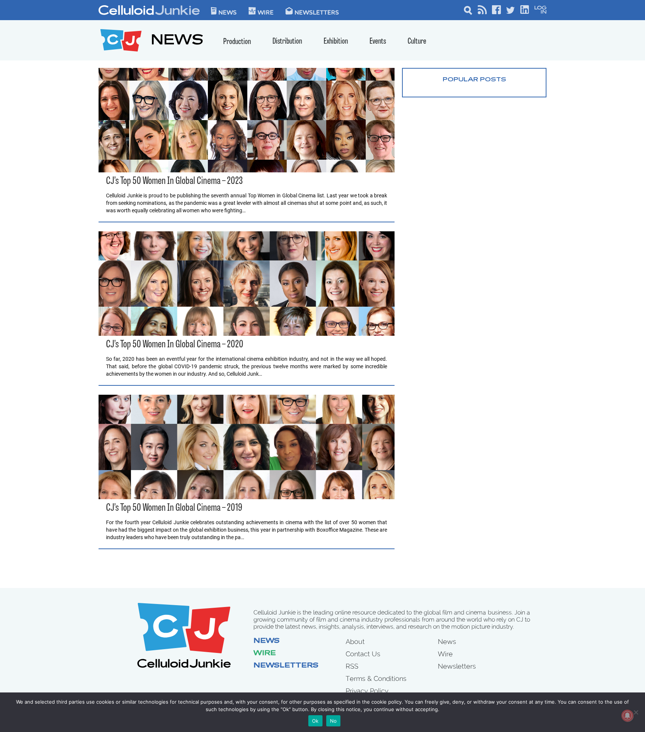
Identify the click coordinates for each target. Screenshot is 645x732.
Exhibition (336, 41)
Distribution (287, 41)
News (227, 12)
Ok (315, 721)
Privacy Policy (367, 691)
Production (237, 42)
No (333, 721)
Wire (264, 653)
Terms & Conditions (376, 678)
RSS (352, 666)
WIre (266, 12)
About (355, 641)
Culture (417, 41)
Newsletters (317, 12)
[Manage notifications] (627, 716)
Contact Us (363, 654)
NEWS (177, 41)
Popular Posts (474, 79)
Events (378, 41)
